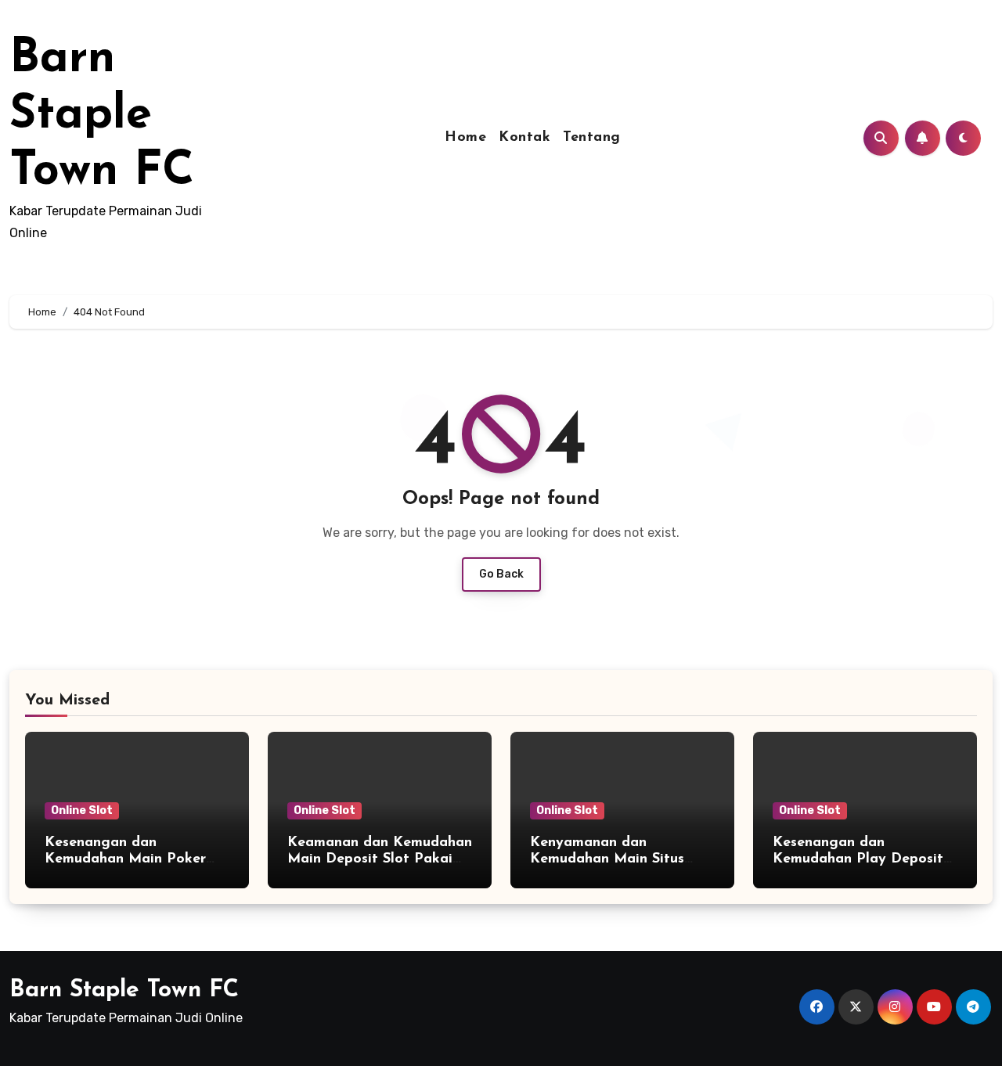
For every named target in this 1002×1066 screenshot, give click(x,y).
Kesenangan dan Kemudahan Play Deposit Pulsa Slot (858, 860)
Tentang (592, 138)
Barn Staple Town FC (101, 116)
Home (465, 138)
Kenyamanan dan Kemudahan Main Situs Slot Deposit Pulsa (607, 860)
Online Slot (82, 810)
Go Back (501, 574)
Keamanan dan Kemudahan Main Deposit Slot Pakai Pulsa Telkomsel (379, 860)
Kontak (524, 138)
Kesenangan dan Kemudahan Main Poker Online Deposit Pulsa (125, 860)
